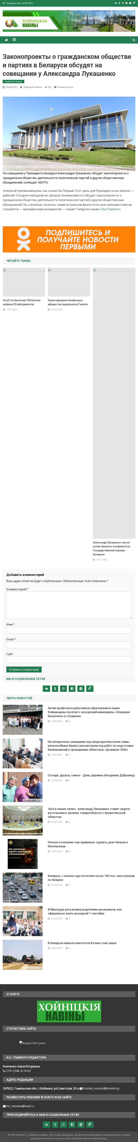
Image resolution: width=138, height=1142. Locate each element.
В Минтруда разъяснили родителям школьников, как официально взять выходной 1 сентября (85, 911)
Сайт (9, 654)
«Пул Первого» (110, 209)
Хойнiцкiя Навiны (32, 87)
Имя (10, 624)
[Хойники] (69, 1011)
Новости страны (13, 81)
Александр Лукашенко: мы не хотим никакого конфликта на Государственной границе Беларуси (111, 548)
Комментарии (65, 87)
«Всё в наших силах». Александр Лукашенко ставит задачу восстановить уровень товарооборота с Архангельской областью (89, 813)
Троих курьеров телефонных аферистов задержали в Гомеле (68, 302)
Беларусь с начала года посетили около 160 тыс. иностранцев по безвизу (91, 878)
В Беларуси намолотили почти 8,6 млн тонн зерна (82, 943)
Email (11, 639)
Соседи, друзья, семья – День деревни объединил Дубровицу (91, 775)
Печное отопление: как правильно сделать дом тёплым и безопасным (88, 844)
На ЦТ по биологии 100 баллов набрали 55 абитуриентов (21, 302)
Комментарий (17, 589)
